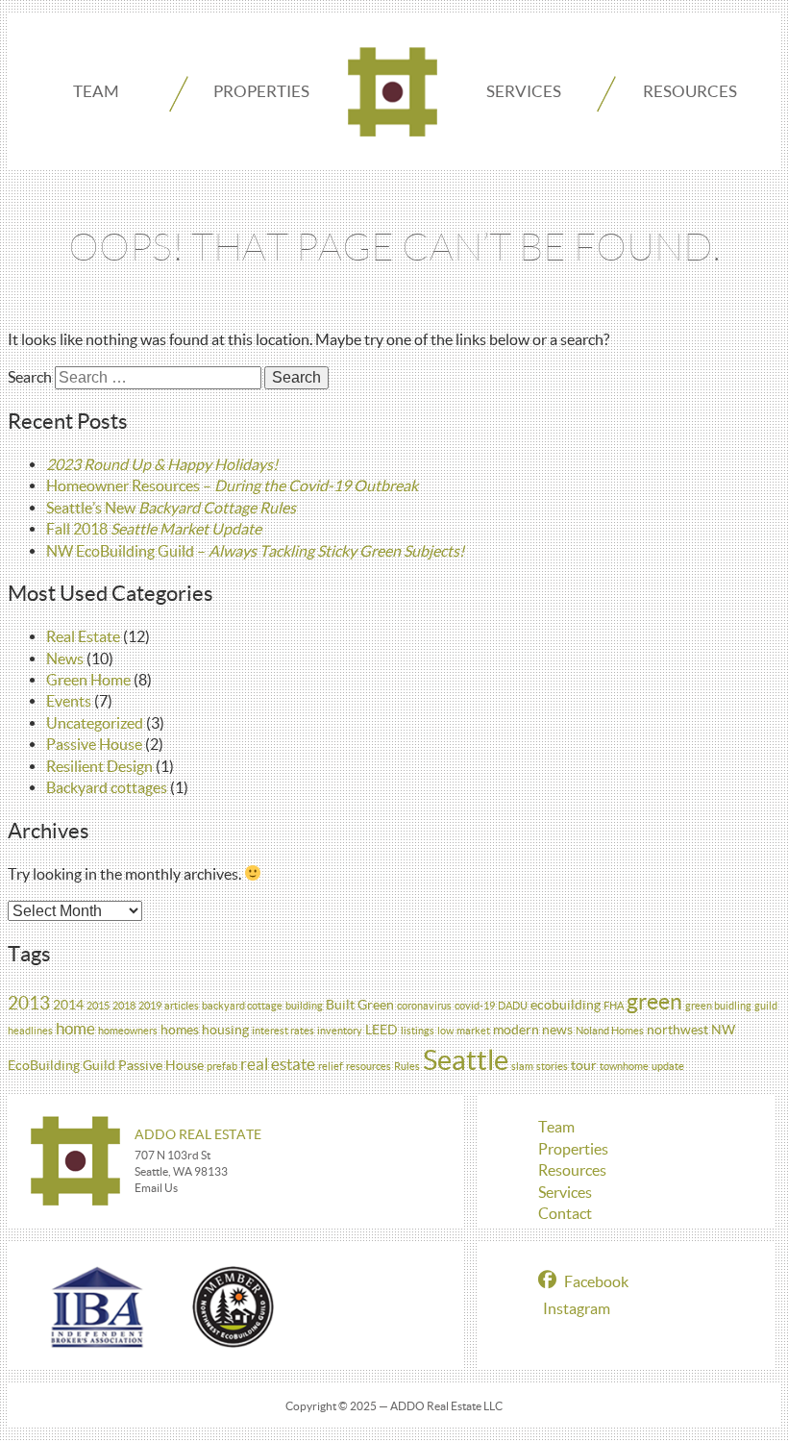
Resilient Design (99, 766)
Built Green (360, 1004)
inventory (339, 1030)
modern (516, 1029)
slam (522, 1066)
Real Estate (83, 636)
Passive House (94, 744)
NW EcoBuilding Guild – (255, 550)
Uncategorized (94, 723)
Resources (690, 91)
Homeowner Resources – (232, 485)
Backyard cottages (106, 787)
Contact (565, 1213)
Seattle (465, 1060)
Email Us (156, 1187)
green (654, 1001)
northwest (677, 1029)
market (473, 1030)
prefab (222, 1066)
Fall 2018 (153, 528)
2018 (123, 1005)
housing (225, 1029)
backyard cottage (242, 1005)
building (304, 1005)
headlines (30, 1030)
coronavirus (424, 1005)
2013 (29, 1003)
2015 (98, 1005)
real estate (277, 1064)
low (445, 1030)
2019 (149, 1005)
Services (523, 91)
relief (330, 1066)
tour (584, 1065)
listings (417, 1030)
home (75, 1028)
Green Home (88, 679)
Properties (261, 91)
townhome (624, 1066)
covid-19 (475, 1005)
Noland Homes (610, 1030)
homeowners (128, 1030)
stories (552, 1066)
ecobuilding (565, 1004)
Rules (407, 1066)
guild (765, 1005)
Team (96, 91)
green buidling (718, 1005)
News (65, 658)
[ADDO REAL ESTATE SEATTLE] (392, 92)
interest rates (283, 1030)
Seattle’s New (171, 507)
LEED (381, 1029)
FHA (613, 1005)
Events (68, 700)
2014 (68, 1004)
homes (179, 1029)
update (668, 1066)
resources (368, 1066)
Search (30, 376)
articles (181, 1005)
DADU (513, 1005)
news (557, 1029)
